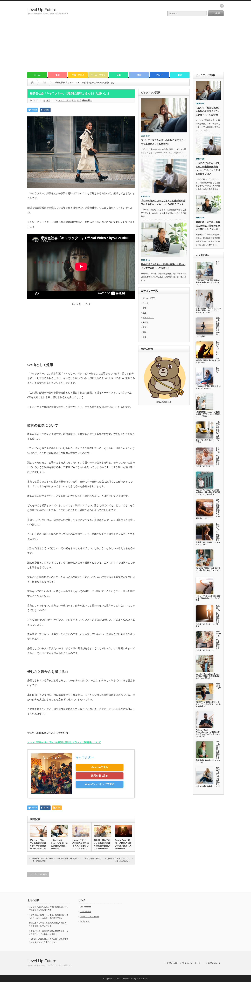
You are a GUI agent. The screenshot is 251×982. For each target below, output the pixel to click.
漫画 (139, 75)
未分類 (145, 322)
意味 (74, 100)
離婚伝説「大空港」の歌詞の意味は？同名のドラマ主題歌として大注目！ (208, 225)
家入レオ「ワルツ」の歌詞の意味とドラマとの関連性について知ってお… (38, 846)
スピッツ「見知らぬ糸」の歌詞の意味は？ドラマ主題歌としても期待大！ (208, 111)
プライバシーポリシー (89, 916)
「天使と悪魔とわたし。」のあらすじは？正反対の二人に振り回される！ (106, 859)
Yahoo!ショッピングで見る (99, 784)
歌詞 (79, 100)
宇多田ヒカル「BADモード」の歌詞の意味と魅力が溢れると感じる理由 (55, 859)
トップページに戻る (38, 874)
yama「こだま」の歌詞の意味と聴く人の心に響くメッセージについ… (80, 844)
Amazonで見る (99, 767)
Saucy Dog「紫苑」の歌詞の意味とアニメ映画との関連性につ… (123, 844)
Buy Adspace (85, 907)
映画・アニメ (78, 75)
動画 (144, 313)
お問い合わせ (85, 912)
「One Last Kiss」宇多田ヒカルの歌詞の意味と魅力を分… (59, 844)
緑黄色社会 (87, 100)
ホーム (37, 75)
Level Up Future (41, 9)
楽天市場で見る (99, 775)
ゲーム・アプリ (98, 75)
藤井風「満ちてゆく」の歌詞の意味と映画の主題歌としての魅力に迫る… (102, 846)
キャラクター (64, 100)
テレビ (159, 75)
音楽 (119, 75)
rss (222, 6)
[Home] (32, 82)
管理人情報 (84, 921)
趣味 (57, 75)
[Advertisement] (125, 46)
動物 (180, 75)
